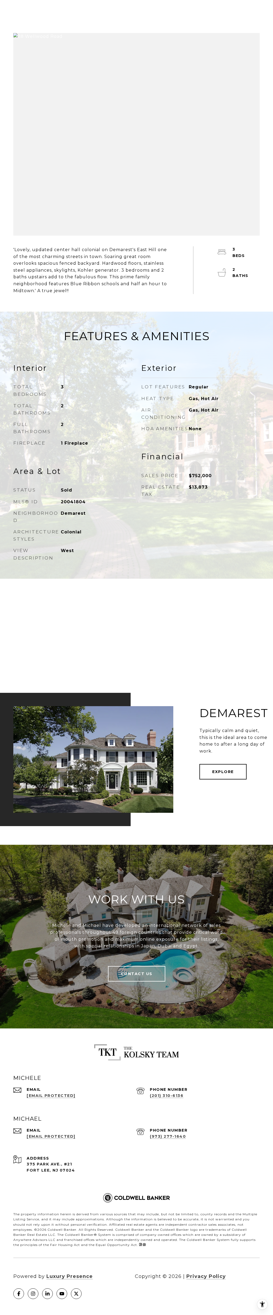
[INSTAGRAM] (33, 1293)
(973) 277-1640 (168, 1136)
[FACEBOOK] (18, 1293)
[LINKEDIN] (47, 1293)
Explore (223, 771)
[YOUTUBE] (62, 1293)
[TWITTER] (76, 1293)
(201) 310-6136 (166, 1095)
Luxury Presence (69, 1276)
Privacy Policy (206, 1276)
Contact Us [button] (136, 973)
